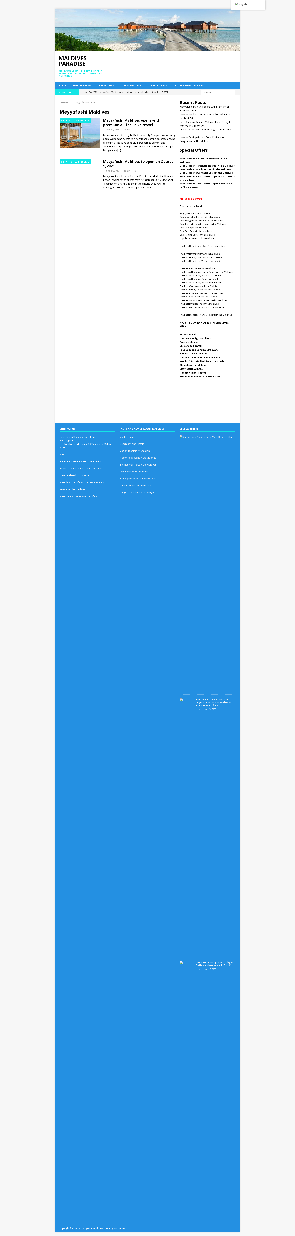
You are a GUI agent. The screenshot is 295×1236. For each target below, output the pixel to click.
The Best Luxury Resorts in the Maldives (200, 289)
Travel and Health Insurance (74, 475)
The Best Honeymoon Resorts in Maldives (201, 257)
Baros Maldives (189, 342)
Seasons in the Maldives (72, 489)
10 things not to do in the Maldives (137, 478)
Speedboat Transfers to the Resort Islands (82, 482)
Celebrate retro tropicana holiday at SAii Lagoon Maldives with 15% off (214, 964)
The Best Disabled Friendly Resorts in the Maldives (206, 314)
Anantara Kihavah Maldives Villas (200, 357)
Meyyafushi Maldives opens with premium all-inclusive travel (131, 122)
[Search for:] (218, 92)
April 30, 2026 (112, 129)
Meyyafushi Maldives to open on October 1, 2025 (139, 163)
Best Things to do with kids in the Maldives (201, 220)
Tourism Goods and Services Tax (137, 485)
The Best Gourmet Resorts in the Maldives (201, 293)
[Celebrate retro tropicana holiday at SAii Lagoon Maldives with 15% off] (186, 1089)
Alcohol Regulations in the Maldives (138, 457)
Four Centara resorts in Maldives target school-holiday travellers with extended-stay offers (214, 702)
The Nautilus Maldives (193, 353)
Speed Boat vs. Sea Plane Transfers (78, 496)
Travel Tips (106, 85)
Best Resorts (132, 85)
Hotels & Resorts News (190, 85)
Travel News (159, 85)
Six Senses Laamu (191, 345)
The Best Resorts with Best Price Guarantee (202, 246)
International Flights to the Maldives (138, 464)
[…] (119, 150)
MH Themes (119, 1228)
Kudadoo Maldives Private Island (200, 376)
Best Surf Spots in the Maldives (196, 231)
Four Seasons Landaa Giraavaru (199, 349)
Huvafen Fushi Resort (193, 372)
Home (62, 85)
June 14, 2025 (112, 170)
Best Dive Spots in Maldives (194, 227)
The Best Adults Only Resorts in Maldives (201, 275)
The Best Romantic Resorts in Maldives (200, 253)
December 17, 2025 (207, 969)
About (63, 454)
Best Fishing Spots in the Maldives (197, 234)
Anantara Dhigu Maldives (195, 338)
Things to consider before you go (137, 492)
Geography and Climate (132, 443)
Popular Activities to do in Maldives (198, 238)
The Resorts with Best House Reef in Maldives (203, 300)
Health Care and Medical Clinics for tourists (82, 468)
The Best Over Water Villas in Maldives (200, 286)
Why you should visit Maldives (195, 213)
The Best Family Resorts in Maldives (198, 268)
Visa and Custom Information (135, 450)
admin (127, 129)
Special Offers (82, 85)
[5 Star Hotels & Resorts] (80, 133)
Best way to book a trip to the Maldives (200, 217)
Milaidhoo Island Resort (194, 365)
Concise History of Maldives (134, 471)
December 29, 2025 (207, 709)
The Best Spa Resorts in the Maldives (199, 296)
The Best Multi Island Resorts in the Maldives (203, 307)
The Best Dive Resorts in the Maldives (199, 303)
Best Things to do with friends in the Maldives (203, 224)
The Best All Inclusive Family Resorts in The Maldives (207, 271)
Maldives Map (127, 436)
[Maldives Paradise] (147, 49)
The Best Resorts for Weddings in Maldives (202, 261)
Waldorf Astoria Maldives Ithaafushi (202, 361)
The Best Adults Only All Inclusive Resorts (201, 282)
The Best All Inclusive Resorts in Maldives (201, 278)
